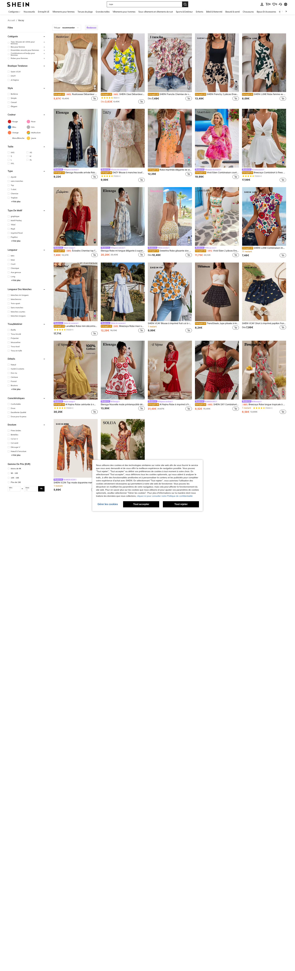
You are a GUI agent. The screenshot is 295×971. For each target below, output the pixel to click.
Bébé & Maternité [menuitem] (214, 11)
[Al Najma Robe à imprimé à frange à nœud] (170, 370)
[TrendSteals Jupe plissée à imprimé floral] (217, 292)
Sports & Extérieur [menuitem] (184, 11)
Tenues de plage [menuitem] (85, 11)
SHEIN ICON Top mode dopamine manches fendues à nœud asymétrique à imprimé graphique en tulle (76, 482)
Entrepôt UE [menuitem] (43, 11)
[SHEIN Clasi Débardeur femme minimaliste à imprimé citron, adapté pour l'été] (123, 62)
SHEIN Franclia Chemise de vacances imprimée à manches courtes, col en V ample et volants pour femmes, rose (170, 94)
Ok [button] (41, 489)
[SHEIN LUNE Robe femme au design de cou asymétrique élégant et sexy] (264, 62)
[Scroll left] (282, 12)
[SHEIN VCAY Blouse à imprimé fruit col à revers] (170, 292)
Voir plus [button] (16, 201)
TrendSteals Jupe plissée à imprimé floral (217, 323)
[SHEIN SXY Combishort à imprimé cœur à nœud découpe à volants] (217, 370)
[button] (280, 4)
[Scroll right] (286, 12)
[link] (268, 4)
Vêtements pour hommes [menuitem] (124, 11)
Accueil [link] (11, 20)
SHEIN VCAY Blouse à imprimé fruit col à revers (170, 323)
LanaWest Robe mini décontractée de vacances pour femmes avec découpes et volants (76, 326)
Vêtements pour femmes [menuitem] (63, 11)
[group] (26, 43)
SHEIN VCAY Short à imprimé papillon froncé (264, 323)
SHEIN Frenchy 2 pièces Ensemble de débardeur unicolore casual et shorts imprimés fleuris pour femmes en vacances (217, 94)
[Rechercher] (185, 4)
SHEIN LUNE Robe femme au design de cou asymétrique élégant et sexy (264, 94)
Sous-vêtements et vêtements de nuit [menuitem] (155, 11)
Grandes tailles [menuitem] (103, 11)
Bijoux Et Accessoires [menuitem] (266, 11)
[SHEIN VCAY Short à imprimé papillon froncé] (264, 292)
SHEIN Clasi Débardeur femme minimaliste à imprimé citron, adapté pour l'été (123, 94)
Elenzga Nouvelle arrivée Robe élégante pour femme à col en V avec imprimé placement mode (76, 172)
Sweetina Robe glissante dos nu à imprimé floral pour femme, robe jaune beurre (170, 250)
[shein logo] (18, 4)
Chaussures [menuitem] (248, 11)
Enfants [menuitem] (199, 11)
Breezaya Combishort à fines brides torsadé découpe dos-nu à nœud (264, 172)
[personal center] (262, 4)
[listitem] (75, 69)
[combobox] (67, 27)
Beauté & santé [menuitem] (232, 11)
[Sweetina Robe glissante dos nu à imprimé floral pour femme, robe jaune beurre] (170, 216)
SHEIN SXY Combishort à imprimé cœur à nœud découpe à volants (217, 404)
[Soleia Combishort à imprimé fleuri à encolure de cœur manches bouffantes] (123, 448)
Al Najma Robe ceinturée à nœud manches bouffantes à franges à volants (76, 404)
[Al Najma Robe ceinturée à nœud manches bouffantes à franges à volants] (76, 370)
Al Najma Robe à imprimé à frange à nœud (170, 404)
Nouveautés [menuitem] (29, 11)
